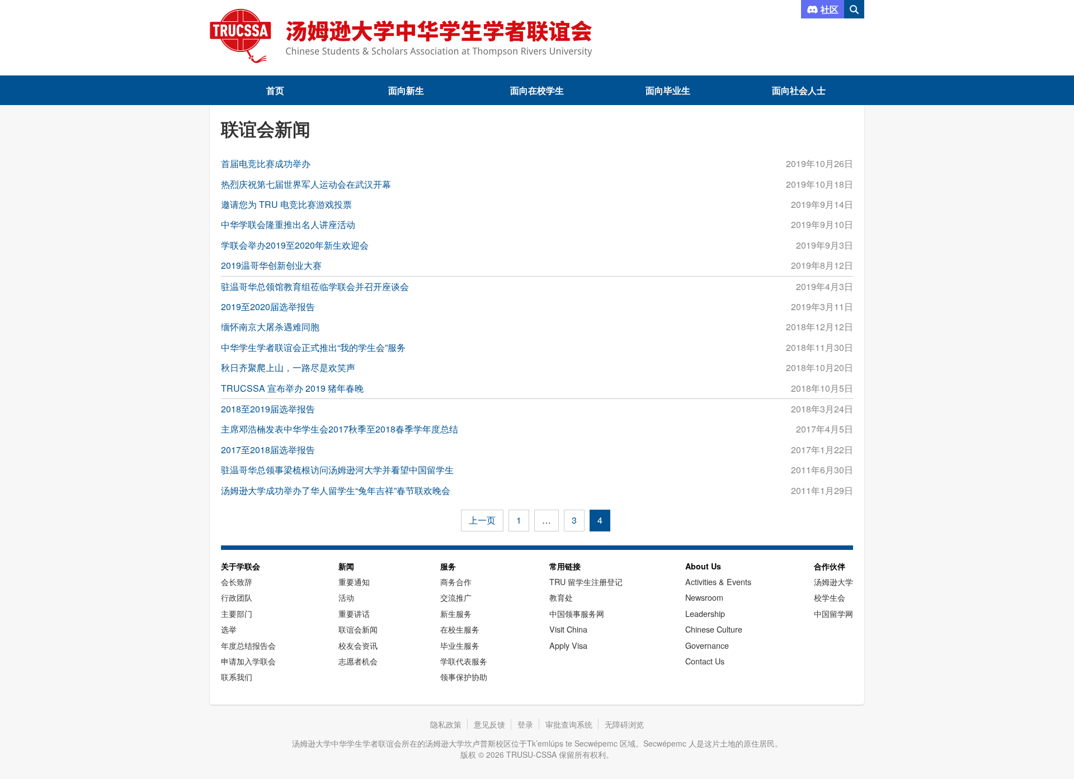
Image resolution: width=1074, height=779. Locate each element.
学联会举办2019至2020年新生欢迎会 (295, 245)
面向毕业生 (668, 90)
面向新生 (406, 90)
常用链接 (565, 566)
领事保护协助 (463, 676)
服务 (448, 566)
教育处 (561, 597)
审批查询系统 (568, 724)
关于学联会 (240, 566)
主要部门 (236, 613)
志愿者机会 (358, 661)
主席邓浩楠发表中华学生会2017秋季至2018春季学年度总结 (339, 428)
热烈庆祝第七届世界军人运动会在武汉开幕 (306, 184)
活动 (346, 597)
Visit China (568, 629)
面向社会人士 (799, 90)
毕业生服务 (459, 645)
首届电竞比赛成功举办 (265, 163)
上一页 (482, 520)
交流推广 (456, 597)
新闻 (346, 566)
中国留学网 (833, 613)
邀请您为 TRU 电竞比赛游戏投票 (286, 204)
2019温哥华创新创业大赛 (271, 265)
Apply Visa (568, 645)
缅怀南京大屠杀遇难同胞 (270, 326)
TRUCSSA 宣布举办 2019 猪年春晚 (292, 388)
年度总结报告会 (248, 645)
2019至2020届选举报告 (268, 306)
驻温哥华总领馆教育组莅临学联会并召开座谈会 (315, 286)
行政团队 (236, 597)
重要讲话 (354, 613)
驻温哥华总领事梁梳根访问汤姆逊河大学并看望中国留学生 (337, 469)
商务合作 (456, 581)
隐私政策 (445, 724)
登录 (525, 724)
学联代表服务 (463, 661)
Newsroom (704, 597)
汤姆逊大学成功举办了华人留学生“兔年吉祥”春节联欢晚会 (335, 490)
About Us (703, 566)
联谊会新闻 (358, 629)
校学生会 (829, 597)
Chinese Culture (713, 629)
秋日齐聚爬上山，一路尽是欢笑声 (288, 367)
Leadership (705, 613)
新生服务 (456, 613)
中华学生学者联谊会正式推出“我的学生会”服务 (313, 347)
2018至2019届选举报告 (268, 408)
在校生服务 (459, 629)
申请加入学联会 (248, 661)
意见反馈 (489, 724)
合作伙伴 (829, 566)
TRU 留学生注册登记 (586, 581)
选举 (229, 629)
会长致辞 (236, 581)
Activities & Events (718, 581)
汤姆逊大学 (833, 581)
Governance (707, 645)
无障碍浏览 (624, 724)
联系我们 (236, 676)
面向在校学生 (537, 90)
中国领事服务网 (576, 613)
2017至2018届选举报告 (268, 449)
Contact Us (704, 661)
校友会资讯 (358, 645)
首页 (275, 90)
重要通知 (354, 581)
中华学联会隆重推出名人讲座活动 (288, 224)
